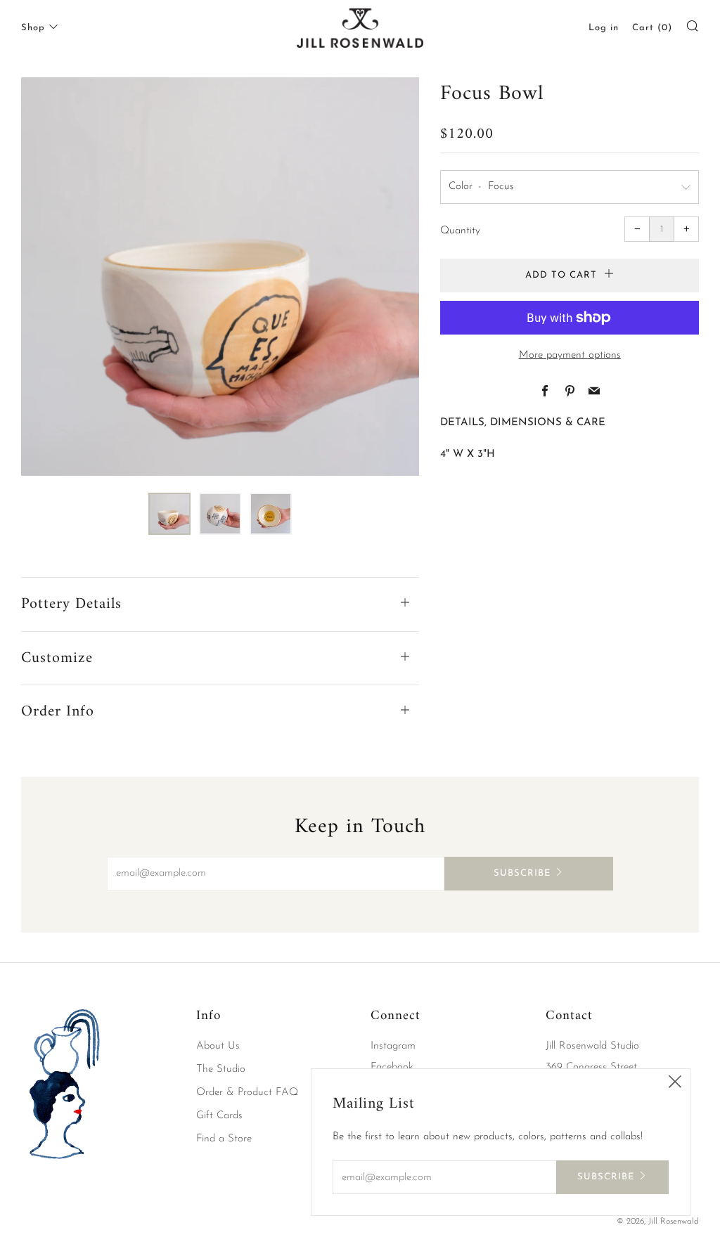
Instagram (393, 1046)
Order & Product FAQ (247, 1092)
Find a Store (224, 1139)
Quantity (460, 231)
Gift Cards (219, 1115)
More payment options (570, 355)
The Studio (220, 1069)
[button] (169, 514)
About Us (218, 1046)
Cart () (652, 27)
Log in (604, 27)
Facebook (392, 1067)
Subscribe (522, 873)
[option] (220, 276)
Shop (33, 27)
